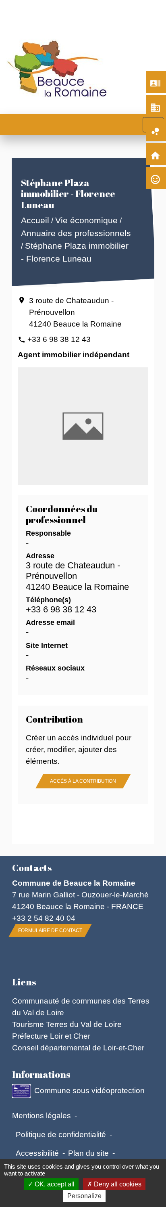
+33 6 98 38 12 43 (59, 339)
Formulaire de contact (50, 930)
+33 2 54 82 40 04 (43, 918)
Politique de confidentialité (61, 1134)
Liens (24, 981)
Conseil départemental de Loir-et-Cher (78, 1047)
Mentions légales (41, 1115)
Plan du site (88, 1152)
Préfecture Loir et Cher (51, 1035)
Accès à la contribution (83, 781)
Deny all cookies (116, 1184)
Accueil (35, 220)
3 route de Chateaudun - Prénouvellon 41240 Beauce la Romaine (75, 312)
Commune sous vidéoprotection (89, 1090)
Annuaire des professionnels (76, 233)
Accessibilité (37, 1152)
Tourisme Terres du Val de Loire (67, 1024)
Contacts (32, 867)
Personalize (84, 1195)
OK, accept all (54, 1184)
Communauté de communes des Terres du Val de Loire (80, 1006)
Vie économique (86, 220)
